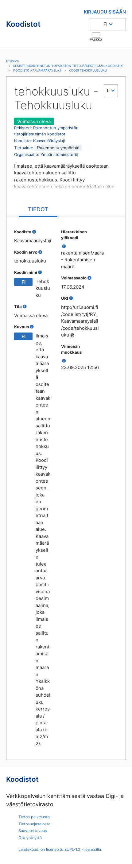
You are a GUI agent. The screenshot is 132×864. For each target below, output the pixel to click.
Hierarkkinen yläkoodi (74, 234)
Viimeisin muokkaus (71, 349)
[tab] (38, 210)
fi (108, 90)
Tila (18, 306)
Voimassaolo (74, 277)
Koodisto (22, 231)
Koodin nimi (25, 272)
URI (64, 298)
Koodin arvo (25, 252)
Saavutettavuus (32, 830)
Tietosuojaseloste (34, 824)
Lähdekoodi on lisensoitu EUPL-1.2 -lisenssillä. (60, 849)
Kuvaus (21, 326)
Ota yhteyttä (30, 837)
